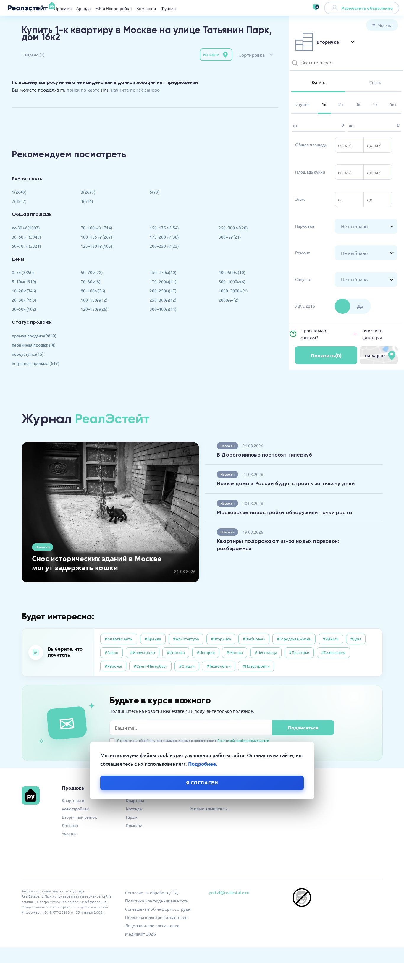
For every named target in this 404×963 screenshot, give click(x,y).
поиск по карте (83, 90)
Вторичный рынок (79, 817)
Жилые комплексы (209, 808)
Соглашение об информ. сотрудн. (158, 909)
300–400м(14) (163, 309)
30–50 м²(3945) (26, 236)
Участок (69, 833)
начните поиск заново (135, 90)
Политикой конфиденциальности (243, 740)
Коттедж (70, 825)
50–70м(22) (92, 272)
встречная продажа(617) (35, 363)
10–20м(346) (24, 290)
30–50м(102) (24, 309)
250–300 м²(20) (233, 227)
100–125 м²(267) (96, 236)
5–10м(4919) (24, 281)
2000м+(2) (229, 299)
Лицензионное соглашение (152, 925)
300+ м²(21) (230, 236)
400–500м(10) (232, 272)
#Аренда (153, 638)
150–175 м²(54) (164, 227)
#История (206, 652)
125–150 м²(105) (96, 246)
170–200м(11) (163, 281)
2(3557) (19, 201)
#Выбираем (254, 638)
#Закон (111, 652)
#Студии (187, 666)
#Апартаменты (119, 638)
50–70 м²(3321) (26, 246)
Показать (326, 355)
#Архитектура (186, 638)
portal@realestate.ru (229, 892)
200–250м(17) (163, 290)
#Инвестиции (142, 652)
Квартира (135, 800)
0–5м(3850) (23, 272)
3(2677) (88, 192)
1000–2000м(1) (233, 290)
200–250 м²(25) (164, 246)
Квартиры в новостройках (75, 804)
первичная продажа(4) (34, 344)
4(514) (87, 201)
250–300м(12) (163, 299)
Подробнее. (202, 763)
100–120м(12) (94, 299)
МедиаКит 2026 (140, 933)
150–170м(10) (163, 272)
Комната (134, 825)
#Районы (113, 666)
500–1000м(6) (232, 281)
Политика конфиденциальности (157, 900)
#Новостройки (256, 666)
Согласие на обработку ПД (151, 892)
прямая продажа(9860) (34, 335)
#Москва (235, 652)
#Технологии (218, 666)
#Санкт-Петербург (150, 666)
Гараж (132, 817)
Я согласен (202, 782)
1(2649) (19, 192)
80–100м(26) (93, 290)
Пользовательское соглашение (156, 917)
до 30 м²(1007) (26, 227)
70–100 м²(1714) (96, 227)
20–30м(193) (24, 299)
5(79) (155, 192)
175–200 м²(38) (164, 236)
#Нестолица (266, 652)
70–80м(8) (91, 281)
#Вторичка (221, 638)
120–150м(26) (94, 309)
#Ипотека (176, 652)
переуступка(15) (28, 354)
